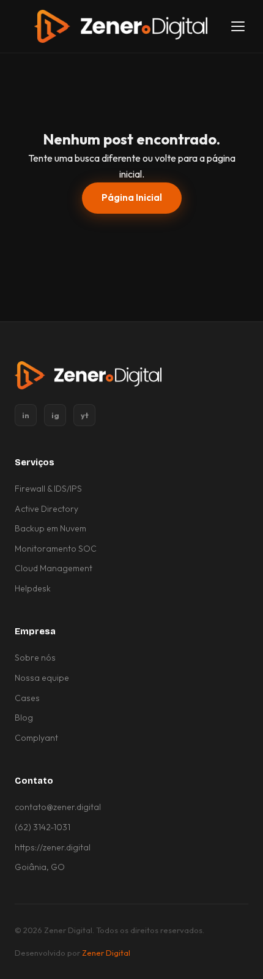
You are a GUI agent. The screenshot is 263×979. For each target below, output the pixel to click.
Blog (24, 717)
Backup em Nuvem (50, 528)
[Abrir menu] (237, 27)
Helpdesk (33, 588)
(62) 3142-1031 (42, 827)
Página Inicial (132, 197)
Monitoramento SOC (56, 548)
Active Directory (46, 508)
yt (85, 415)
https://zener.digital (53, 847)
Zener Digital (106, 953)
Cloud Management (53, 568)
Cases (27, 697)
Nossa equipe (42, 677)
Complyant (36, 737)
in (25, 415)
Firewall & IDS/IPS (48, 488)
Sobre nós (35, 657)
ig (55, 415)
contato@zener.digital (58, 806)
